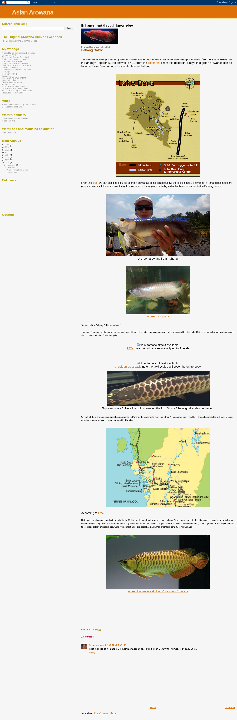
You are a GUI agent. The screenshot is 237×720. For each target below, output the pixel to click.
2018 (7, 163)
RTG (130, 348)
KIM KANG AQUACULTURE (14, 78)
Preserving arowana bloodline (15, 89)
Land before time (9, 80)
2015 (7, 157)
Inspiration (6, 76)
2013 (7, 152)
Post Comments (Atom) (105, 713)
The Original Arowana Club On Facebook (20, 41)
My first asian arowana (12, 82)
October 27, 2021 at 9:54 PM (111, 645)
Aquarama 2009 (9, 55)
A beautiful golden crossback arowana (18, 53)
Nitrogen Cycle (8, 121)
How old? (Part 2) (9, 74)
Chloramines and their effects (15, 119)
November (11, 165)
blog (95, 182)
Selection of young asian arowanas (17, 91)
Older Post (230, 707)
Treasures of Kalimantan (13, 93)
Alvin (92, 645)
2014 (7, 155)
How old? (6, 72)
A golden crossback (128, 366)
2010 (7, 147)
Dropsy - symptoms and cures (15, 63)
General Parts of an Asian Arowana (17, 65)
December (11, 167)
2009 (7, 145)
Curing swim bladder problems (15, 59)
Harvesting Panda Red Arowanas (16, 70)
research (154, 62)
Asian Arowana (32, 12)
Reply (92, 652)
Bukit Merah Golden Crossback (15, 57)
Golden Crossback (10, 68)
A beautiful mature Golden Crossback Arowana (158, 591)
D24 (101, 513)
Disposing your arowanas (13, 61)
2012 (7, 150)
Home (153, 707)
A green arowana (158, 316)
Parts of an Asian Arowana (13, 86)
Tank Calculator (9, 133)
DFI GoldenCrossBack (12, 107)
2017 (7, 160)
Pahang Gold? (8, 84)
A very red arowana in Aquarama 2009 (19, 105)
